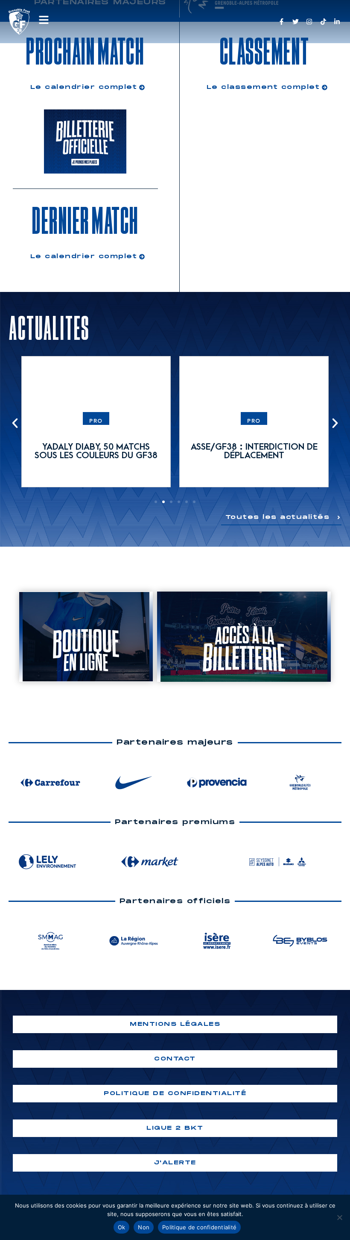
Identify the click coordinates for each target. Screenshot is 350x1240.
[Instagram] (309, 21)
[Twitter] (295, 21)
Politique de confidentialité (199, 1227)
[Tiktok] (323, 21)
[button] (15, 423)
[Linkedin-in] (336, 21)
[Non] (339, 1217)
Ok (121, 1227)
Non (143, 1227)
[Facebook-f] (281, 21)
